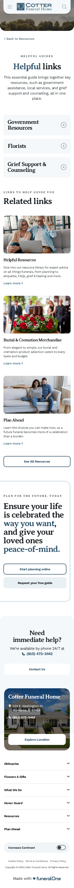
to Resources (20, 38)
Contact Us (37, 669)
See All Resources (37, 461)
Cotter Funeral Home (34, 696)
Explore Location (37, 739)
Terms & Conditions (36, 861)
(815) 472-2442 (40, 654)
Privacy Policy (58, 861)
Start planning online (35, 569)
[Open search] (64, 7)
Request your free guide (35, 583)
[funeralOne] (49, 878)
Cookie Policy (15, 861)
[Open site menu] (9, 7)
